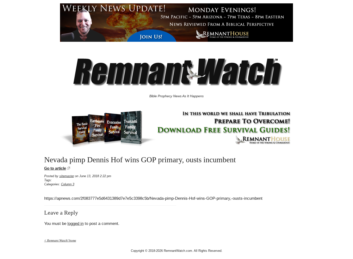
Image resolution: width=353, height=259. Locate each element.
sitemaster (66, 176)
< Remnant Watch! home (60, 240)
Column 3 (67, 184)
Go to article (55, 168)
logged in (75, 223)
